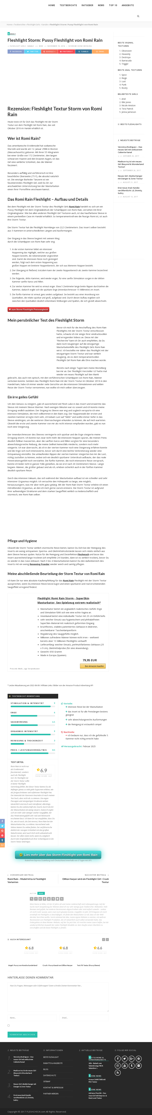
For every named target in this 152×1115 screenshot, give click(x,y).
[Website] (31, 899)
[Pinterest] (44, 899)
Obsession (127, 50)
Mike (41, 46)
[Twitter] (125, 1059)
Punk (124, 84)
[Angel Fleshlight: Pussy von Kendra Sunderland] (24, 954)
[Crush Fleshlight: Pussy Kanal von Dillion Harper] (58, 954)
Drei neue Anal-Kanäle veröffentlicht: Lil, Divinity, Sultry (130, 190)
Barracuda (127, 60)
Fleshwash (83, 554)
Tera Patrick (127, 108)
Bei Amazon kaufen (94, 666)
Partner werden (50, 1093)
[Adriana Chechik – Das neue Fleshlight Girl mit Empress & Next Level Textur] (82, 1091)
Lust (124, 81)
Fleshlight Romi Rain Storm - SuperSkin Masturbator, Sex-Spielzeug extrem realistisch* (69, 600)
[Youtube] (49, 899)
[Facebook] (36, 899)
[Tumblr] (53, 899)
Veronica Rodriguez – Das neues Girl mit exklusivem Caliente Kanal (130, 149)
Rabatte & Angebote (52, 1063)
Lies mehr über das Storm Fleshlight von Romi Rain (60, 854)
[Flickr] (57, 899)
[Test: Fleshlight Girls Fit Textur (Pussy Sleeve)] (92, 954)
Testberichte (68, 5)
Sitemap (46, 1081)
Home (51, 5)
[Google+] (40, 899)
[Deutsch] (126, 10)
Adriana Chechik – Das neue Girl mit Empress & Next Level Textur (98, 1095)
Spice (124, 74)
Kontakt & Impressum (53, 1087)
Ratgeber (87, 5)
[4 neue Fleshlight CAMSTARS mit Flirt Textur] (82, 1077)
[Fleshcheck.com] (23, 5)
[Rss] (62, 899)
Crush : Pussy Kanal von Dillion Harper (58, 965)
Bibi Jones (126, 102)
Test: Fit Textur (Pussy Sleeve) (88, 965)
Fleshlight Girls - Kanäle (37, 24)
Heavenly (126, 54)
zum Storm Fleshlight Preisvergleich (29, 309)
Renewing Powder (40, 564)
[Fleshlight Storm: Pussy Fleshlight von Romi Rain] (58, 79)
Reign (124, 78)
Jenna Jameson (129, 112)
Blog (45, 1069)
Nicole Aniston (129, 105)
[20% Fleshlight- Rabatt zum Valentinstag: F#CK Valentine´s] (82, 1059)
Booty (125, 87)
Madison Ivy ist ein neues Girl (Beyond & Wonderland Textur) (131, 164)
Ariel (124, 98)
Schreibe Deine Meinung (80, 46)
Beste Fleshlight (51, 1057)
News (101, 5)
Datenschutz (49, 1075)
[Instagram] (118, 1066)
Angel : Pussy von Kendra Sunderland (22, 965)
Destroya (126, 57)
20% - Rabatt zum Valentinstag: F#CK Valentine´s (96, 1065)
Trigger (125, 63)
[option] (24, 956)
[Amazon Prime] (102, 660)
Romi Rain (74, 206)
